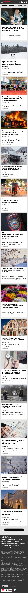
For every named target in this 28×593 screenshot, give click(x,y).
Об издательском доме (8, 539)
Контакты (16, 545)
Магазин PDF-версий (13, 541)
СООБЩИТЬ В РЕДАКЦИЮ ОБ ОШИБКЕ (11, 547)
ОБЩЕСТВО (5, 38)
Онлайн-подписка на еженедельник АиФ (13, 543)
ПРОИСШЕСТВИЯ (6, 144)
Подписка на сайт (6, 545)
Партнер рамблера (13, 586)
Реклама (3, 541)
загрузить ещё (14, 529)
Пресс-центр (19, 539)
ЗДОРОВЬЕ (4, 382)
